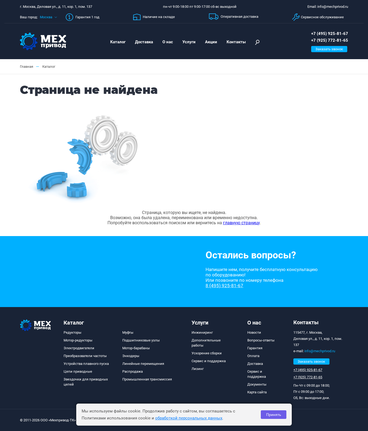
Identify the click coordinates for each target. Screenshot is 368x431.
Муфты (127, 332)
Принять (273, 414)
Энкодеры (130, 356)
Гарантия (254, 348)
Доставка (144, 42)
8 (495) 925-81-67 (224, 285)
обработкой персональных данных (188, 418)
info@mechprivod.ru (319, 351)
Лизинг (198, 369)
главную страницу (241, 222)
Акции (211, 42)
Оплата (253, 356)
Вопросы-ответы (261, 340)
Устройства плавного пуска (86, 364)
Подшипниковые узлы (141, 340)
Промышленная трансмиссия (147, 379)
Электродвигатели (79, 348)
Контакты (236, 42)
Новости (254, 332)
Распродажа (132, 371)
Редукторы (72, 332)
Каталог (118, 42)
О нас (167, 42)
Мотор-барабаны (136, 348)
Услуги (189, 42)
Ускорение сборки (207, 353)
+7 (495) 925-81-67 (329, 33)
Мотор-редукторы (78, 340)
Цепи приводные (78, 371)
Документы (256, 384)
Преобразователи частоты (85, 356)
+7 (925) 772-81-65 (329, 40)
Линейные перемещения (143, 364)
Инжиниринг (202, 332)
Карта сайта (257, 392)
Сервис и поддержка (209, 361)
